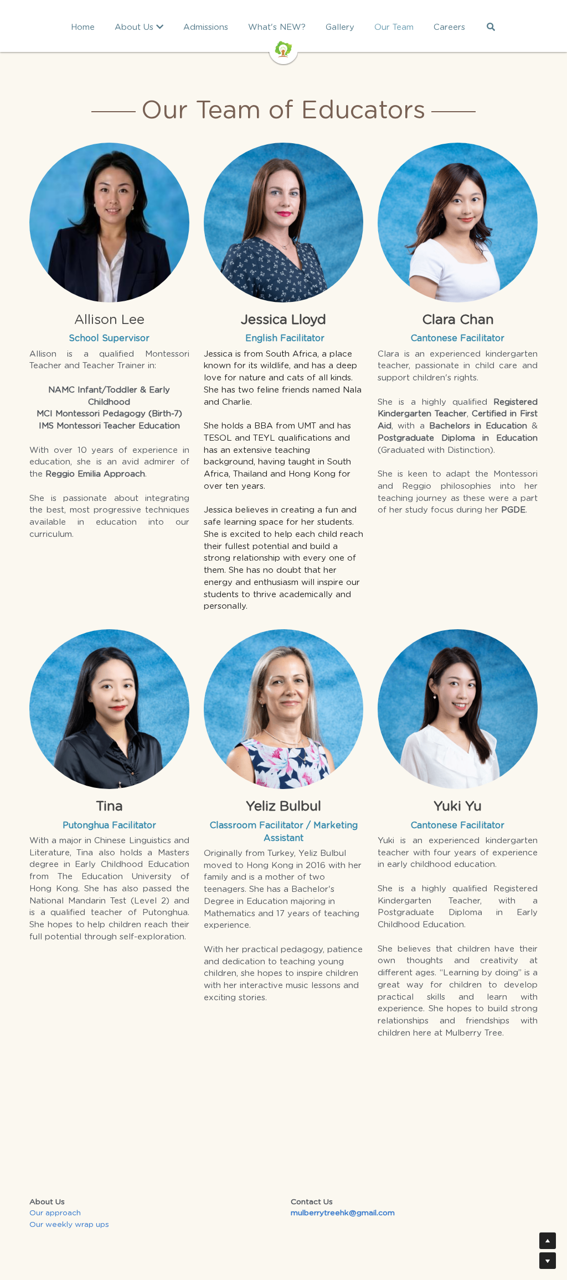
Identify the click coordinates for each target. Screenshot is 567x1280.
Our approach (55, 1213)
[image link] (283, 48)
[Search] (491, 26)
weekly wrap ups (77, 1225)
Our (37, 1225)
